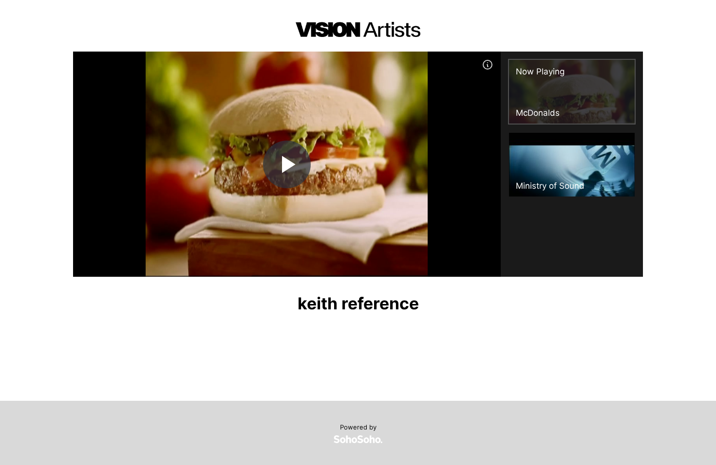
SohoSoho (358, 439)
